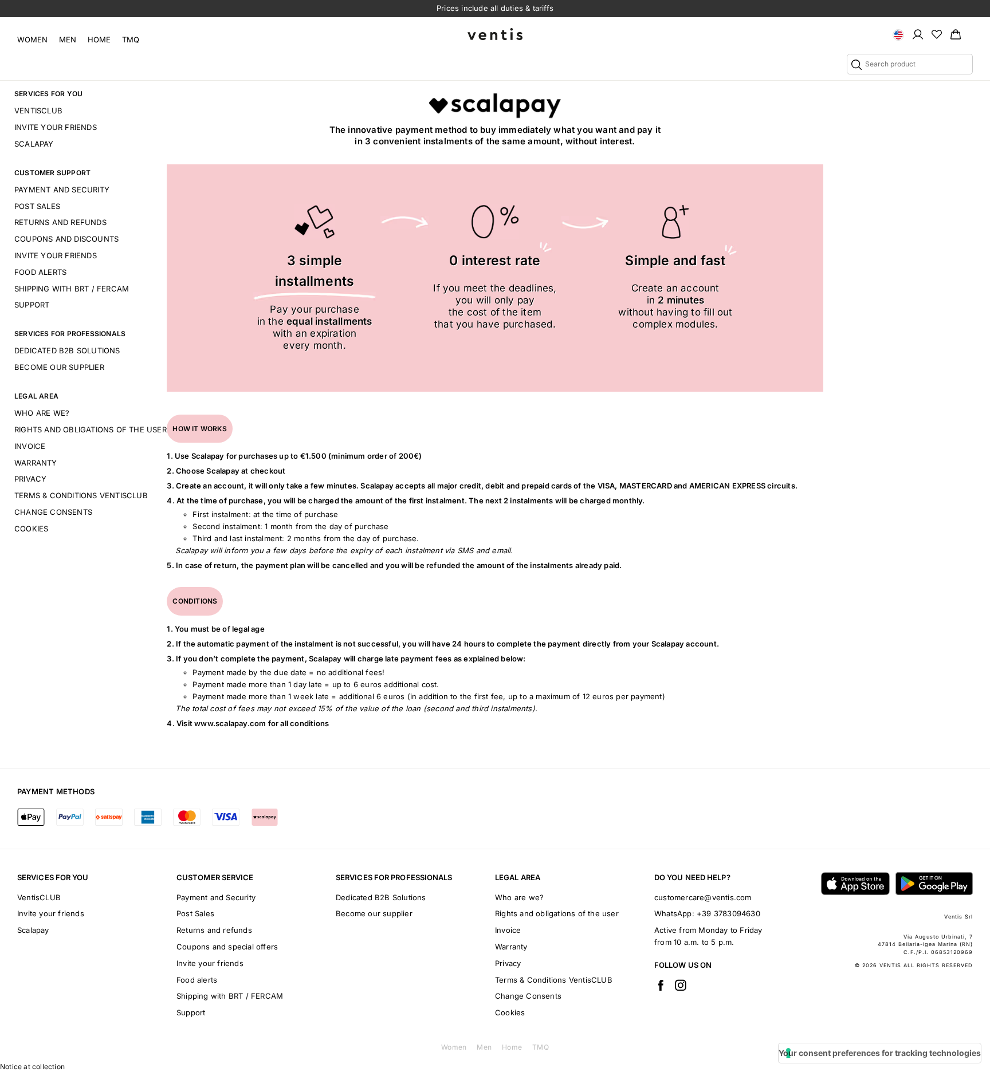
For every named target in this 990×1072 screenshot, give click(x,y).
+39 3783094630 (728, 913)
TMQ (130, 39)
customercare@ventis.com (703, 897)
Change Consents (53, 512)
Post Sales (37, 206)
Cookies (31, 528)
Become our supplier (59, 367)
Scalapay (34, 143)
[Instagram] (680, 985)
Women (32, 39)
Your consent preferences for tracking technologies (880, 1053)
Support (31, 304)
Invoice (29, 446)
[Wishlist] (937, 33)
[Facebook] (660, 985)
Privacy (30, 478)
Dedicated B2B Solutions (67, 350)
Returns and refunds (60, 222)
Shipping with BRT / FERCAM (71, 288)
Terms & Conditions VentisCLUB (81, 495)
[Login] (918, 33)
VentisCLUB (38, 110)
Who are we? (41, 412)
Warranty (35, 462)
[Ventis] (494, 34)
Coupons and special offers (227, 946)
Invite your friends (55, 127)
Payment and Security (61, 189)
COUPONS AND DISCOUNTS (66, 238)
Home (99, 39)
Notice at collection (32, 1066)
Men (67, 39)
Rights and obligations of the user (90, 429)
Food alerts (40, 272)
